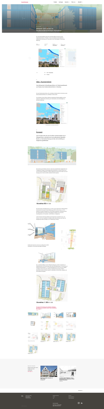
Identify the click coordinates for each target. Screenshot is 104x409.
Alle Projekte (30, 371)
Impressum (69, 395)
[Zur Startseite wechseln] (24, 2)
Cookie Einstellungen (71, 398)
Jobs (53, 398)
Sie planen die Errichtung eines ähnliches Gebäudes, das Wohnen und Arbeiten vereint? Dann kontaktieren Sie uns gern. (46, 308)
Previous (30, 58)
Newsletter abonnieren (56, 395)
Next (74, 58)
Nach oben (80, 390)
